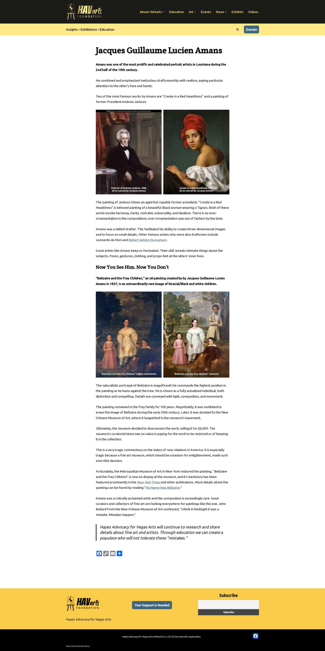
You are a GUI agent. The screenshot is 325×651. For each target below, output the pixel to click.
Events (206, 12)
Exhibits (237, 12)
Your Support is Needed (152, 605)
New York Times (148, 482)
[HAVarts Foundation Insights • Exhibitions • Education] (84, 11)
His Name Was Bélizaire (163, 487)
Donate (251, 29)
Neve (68, 646)
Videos (253, 12)
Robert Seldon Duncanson (147, 240)
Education (176, 12)
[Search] (237, 29)
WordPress (85, 646)
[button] (164, 12)
